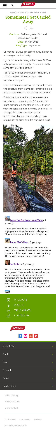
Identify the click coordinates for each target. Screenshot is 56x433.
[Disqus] (28, 254)
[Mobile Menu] (5, 5)
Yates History (11, 395)
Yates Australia (12, 401)
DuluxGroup (11, 407)
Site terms (37, 419)
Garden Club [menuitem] (9, 386)
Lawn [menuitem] (5, 362)
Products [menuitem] (7, 370)
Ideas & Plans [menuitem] (9, 346)
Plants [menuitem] (5, 354)
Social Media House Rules (16, 425)
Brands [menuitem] (6, 378)
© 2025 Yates (10, 419)
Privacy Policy (24, 419)
